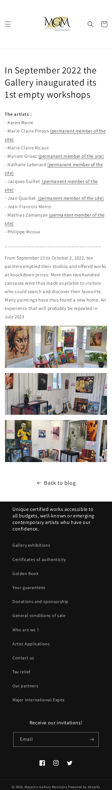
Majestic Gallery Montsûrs (46, 787)
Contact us (23, 658)
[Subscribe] (91, 739)
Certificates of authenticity (39, 559)
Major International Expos (38, 700)
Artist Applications (31, 644)
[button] (8, 24)
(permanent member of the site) (71, 156)
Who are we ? (25, 630)
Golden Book (25, 573)
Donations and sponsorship (40, 601)
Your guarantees (28, 587)
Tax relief (21, 672)
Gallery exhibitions (31, 545)
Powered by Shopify (84, 787)
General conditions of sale (39, 615)
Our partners (25, 686)
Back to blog (60, 482)
